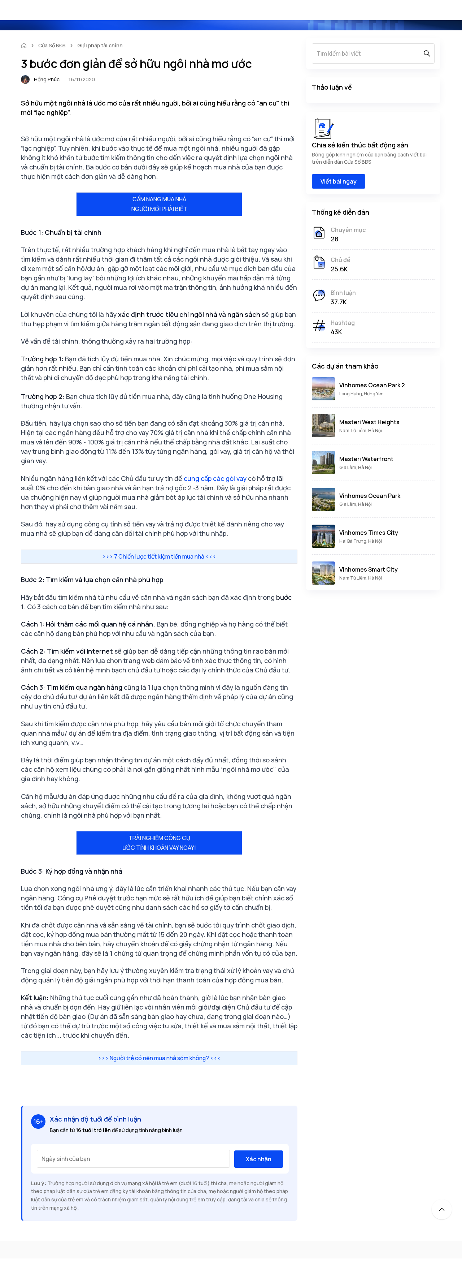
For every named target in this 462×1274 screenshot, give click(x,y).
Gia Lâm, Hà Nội (355, 467)
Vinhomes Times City (368, 533)
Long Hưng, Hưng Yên (361, 394)
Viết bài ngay (339, 181)
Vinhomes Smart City (368, 569)
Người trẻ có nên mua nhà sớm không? (159, 1058)
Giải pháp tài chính (100, 45)
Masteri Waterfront (366, 459)
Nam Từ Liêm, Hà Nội (360, 430)
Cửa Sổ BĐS (52, 45)
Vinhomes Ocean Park (369, 496)
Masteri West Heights (369, 422)
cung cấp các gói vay (215, 478)
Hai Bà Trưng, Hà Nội (360, 541)
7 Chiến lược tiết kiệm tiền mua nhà (159, 556)
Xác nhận (258, 1159)
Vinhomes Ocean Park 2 (372, 385)
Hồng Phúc (47, 79)
